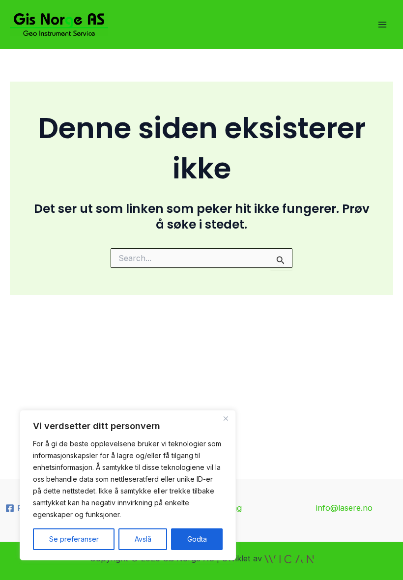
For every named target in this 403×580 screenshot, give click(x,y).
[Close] (225, 418)
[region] (128, 485)
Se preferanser (74, 539)
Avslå (143, 539)
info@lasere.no (344, 508)
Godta (197, 539)
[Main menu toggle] (382, 25)
